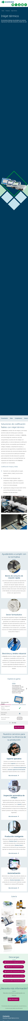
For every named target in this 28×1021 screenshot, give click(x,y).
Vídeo (11, 418)
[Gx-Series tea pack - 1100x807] (7, 904)
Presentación (4, 418)
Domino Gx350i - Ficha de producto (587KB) (15, 976)
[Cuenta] (19, 4)
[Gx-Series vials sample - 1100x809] (20, 904)
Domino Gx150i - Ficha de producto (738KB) (15, 971)
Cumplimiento (18, 418)
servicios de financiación (20, 767)
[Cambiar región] (22, 4)
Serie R (19, 804)
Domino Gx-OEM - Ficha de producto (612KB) (15, 980)
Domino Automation (15, 880)
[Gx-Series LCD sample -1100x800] (7, 947)
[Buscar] (16, 4)
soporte (13, 763)
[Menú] (25, 4)
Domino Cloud (13, 841)
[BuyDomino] (12, 4)
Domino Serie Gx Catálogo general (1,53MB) (15, 962)
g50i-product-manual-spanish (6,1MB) (15, 966)
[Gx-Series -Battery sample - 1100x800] (7, 939)
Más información (19, 727)
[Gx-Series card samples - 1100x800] (7, 913)
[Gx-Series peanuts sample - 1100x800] (7, 921)
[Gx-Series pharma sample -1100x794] (7, 930)
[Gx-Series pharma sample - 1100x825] (20, 921)
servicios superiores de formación (16, 769)
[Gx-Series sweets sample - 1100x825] (20, 930)
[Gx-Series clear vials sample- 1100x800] (20, 913)
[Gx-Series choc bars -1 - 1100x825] (20, 939)
